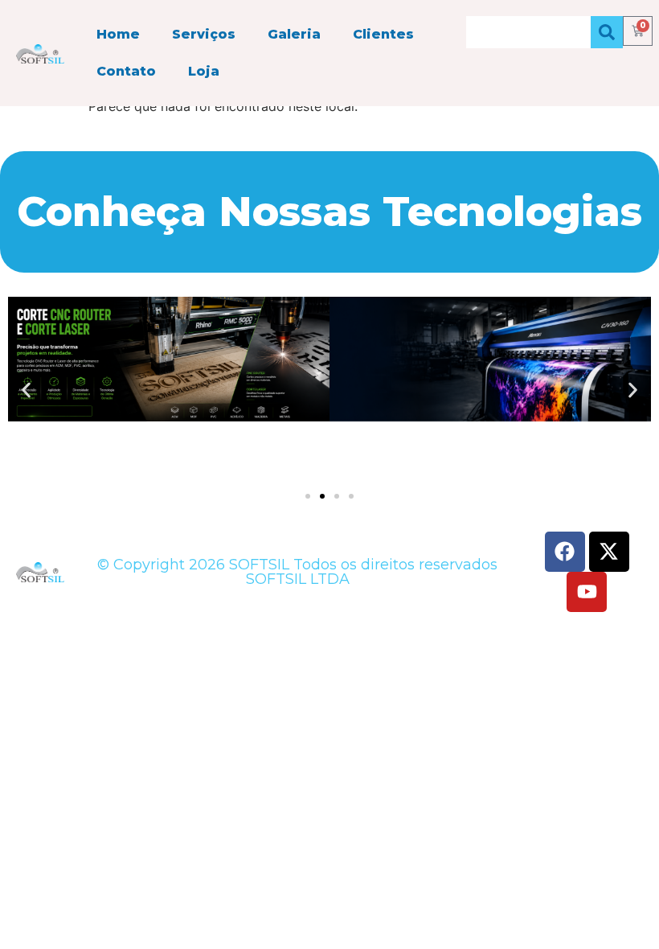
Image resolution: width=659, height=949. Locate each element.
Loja (203, 71)
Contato (126, 71)
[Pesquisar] (607, 32)
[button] (26, 390)
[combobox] (528, 32)
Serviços (203, 34)
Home (118, 34)
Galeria (294, 34)
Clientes (383, 34)
